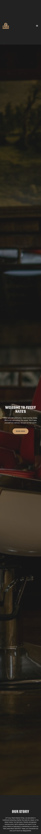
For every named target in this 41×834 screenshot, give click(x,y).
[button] (37, 25)
